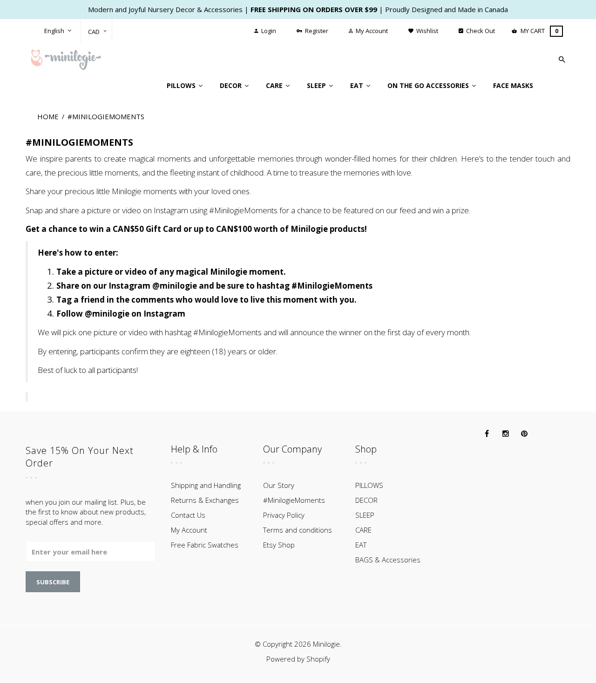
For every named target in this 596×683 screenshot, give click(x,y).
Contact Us (188, 515)
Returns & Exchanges (205, 500)
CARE (363, 529)
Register (316, 31)
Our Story (278, 485)
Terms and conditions (297, 529)
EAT (360, 544)
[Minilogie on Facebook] (487, 434)
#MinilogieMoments (294, 500)
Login (268, 31)
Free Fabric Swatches (204, 544)
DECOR (366, 500)
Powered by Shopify (298, 658)
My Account (371, 31)
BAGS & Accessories (387, 559)
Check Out (480, 31)
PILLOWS (369, 485)
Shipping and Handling (206, 485)
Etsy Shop (279, 544)
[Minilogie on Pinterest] (524, 434)
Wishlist (426, 31)
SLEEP (364, 515)
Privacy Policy (284, 515)
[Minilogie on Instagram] (505, 434)
